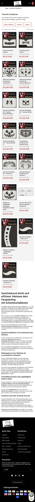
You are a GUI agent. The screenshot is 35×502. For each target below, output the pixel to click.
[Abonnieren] (30, 469)
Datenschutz (22, 437)
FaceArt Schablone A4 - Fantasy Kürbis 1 (25, 111)
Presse (4, 452)
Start (6, 8)
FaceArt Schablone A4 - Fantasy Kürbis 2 (9, 142)
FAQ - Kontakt (6, 446)
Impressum (21, 435)
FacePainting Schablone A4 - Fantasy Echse (24, 142)
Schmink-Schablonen (15, 8)
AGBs (19, 443)
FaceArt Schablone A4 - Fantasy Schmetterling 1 (9, 111)
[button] (2, 3)
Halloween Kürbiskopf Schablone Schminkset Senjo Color (8, 206)
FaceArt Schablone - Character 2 (25, 237)
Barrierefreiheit (22, 449)
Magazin (4, 435)
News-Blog (5, 437)
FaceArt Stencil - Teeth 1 (24, 51)
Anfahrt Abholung (7, 449)
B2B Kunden (6, 440)
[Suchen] (30, 3)
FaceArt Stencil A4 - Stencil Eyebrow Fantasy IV (25, 204)
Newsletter (5, 454)
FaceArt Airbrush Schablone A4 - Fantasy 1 (24, 173)
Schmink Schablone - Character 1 (9, 281)
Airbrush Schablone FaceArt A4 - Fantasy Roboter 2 (25, 81)
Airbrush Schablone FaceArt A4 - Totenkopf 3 (9, 81)
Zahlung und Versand (24, 446)
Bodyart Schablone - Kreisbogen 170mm (9, 251)
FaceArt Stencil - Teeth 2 (8, 51)
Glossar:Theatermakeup (9, 443)
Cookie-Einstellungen (24, 452)
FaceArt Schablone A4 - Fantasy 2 (9, 172)
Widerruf (20, 440)
